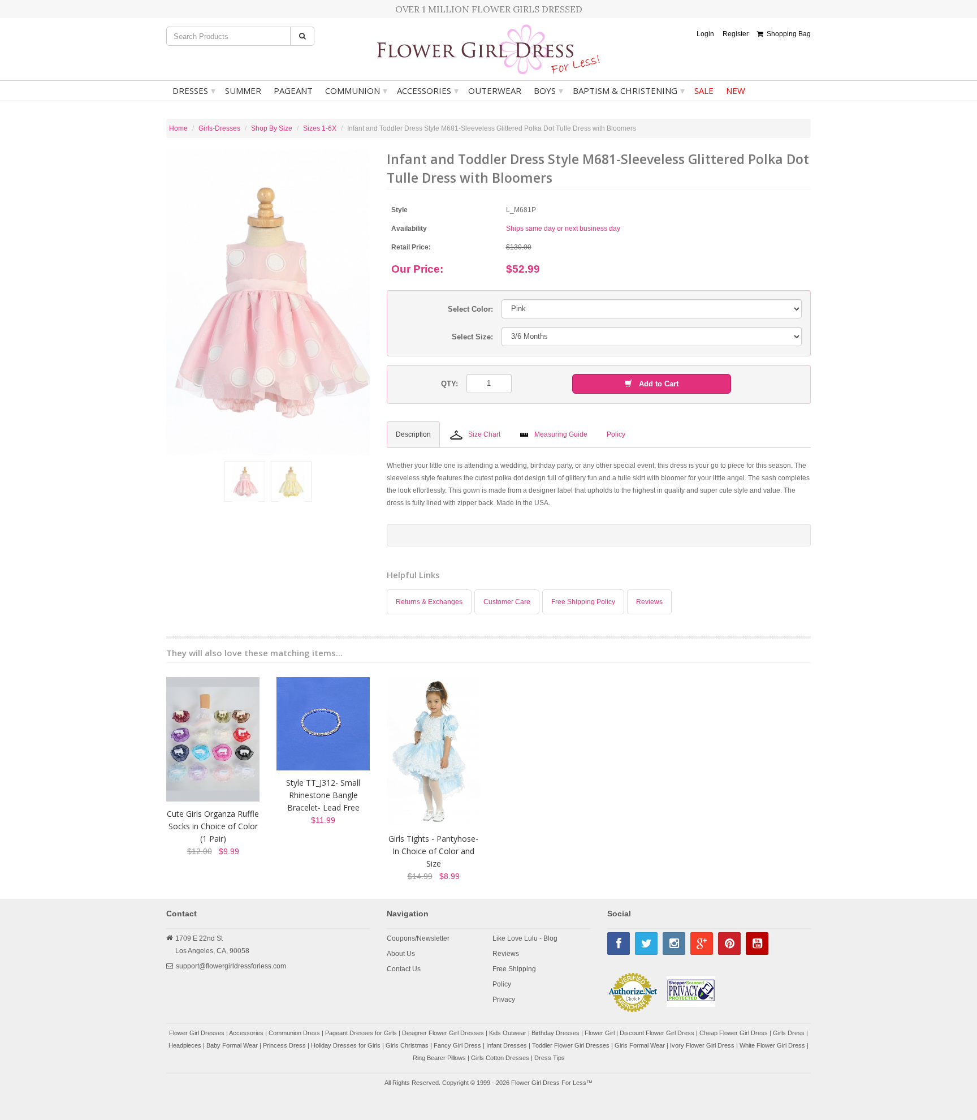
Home (178, 128)
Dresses (193, 90)
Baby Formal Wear (232, 1045)
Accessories (428, 90)
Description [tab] (413, 434)
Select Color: (470, 309)
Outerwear (494, 90)
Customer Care (506, 602)
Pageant (293, 90)
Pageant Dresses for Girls (361, 1032)
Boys (548, 90)
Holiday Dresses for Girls (346, 1045)
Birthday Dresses (555, 1032)
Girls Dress (789, 1032)
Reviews (649, 602)
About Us (401, 954)
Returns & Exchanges (429, 602)
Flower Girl (600, 1032)
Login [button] (705, 34)
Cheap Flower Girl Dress (733, 1032)
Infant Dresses (506, 1045)
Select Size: (472, 337)
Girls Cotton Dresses (500, 1057)
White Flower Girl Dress (772, 1045)
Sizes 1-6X (319, 128)
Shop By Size (271, 128)
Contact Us (404, 969)
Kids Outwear (507, 1032)
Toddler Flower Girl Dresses (570, 1045)
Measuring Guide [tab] (560, 434)
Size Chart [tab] (484, 434)
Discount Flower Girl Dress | (659, 1032)
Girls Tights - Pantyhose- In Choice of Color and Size (433, 851)
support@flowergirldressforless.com (231, 966)
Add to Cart (655, 384)
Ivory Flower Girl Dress (702, 1045)
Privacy (503, 999)
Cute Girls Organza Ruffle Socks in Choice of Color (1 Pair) (213, 826)
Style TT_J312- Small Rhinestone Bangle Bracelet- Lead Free (323, 795)
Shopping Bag (787, 34)
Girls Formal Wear (640, 1045)
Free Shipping (514, 969)
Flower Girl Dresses (196, 1032)
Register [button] (736, 34)
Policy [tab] (616, 434)
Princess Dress (284, 1045)
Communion (356, 90)
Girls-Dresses (219, 128)
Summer (243, 90)
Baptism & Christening (629, 90)
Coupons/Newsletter (418, 938)
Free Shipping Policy (583, 602)
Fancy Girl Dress (457, 1045)
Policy (501, 984)
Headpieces (184, 1045)
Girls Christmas (407, 1045)
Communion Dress (294, 1032)
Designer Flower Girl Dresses (443, 1032)
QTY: (449, 384)
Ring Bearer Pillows (439, 1057)
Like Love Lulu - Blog (524, 938)
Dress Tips (549, 1057)
